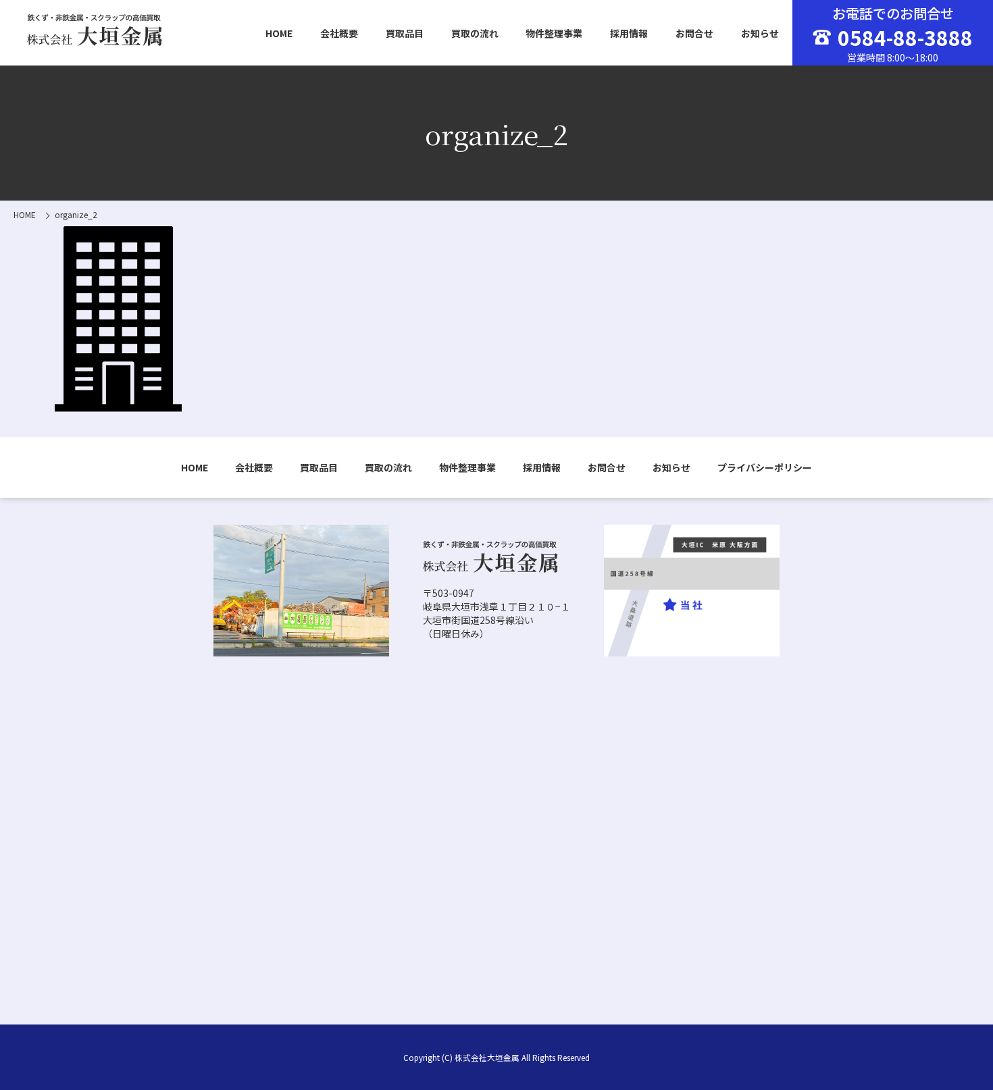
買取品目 (405, 33)
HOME (278, 33)
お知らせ (760, 33)
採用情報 (629, 33)
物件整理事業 (554, 33)
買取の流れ (475, 33)
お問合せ (694, 33)
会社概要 (339, 33)
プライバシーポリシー (764, 467)
